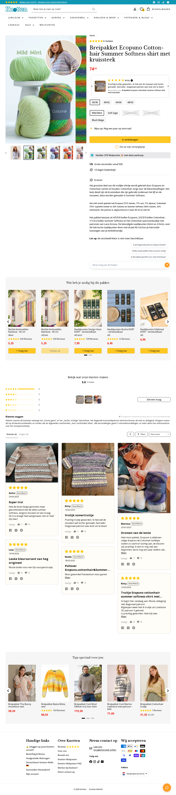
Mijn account (32, 774)
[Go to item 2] (89, 400)
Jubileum (14, 17)
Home (92, 35)
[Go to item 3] (97, 400)
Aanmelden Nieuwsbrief (38, 769)
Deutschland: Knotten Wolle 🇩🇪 (39, 764)
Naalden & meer (105, 17)
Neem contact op (66, 771)
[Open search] (130, 434)
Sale (28, 25)
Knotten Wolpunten (67, 759)
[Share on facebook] (10, 531)
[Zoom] (46, 89)
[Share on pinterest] (21, 531)
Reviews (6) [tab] (12, 434)
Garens (57, 17)
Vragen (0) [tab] (23, 434)
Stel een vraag (154, 399)
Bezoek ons (63, 755)
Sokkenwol (78, 17)
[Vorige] (7, 152)
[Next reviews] (168, 86)
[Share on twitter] (16, 530)
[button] (96, 41)
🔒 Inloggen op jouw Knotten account (40, 748)
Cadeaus (14, 25)
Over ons (62, 751)
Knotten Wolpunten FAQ (70, 763)
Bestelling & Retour (35, 754)
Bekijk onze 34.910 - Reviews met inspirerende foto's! (43, 2)
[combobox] (64, 9)
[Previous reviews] (92, 86)
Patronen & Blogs (137, 17)
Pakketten (36, 17)
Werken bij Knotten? (68, 767)
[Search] (93, 9)
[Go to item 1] (80, 400)
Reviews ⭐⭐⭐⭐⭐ (68, 746)
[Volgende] (84, 152)
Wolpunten (47, 25)
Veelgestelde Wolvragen (38, 758)
